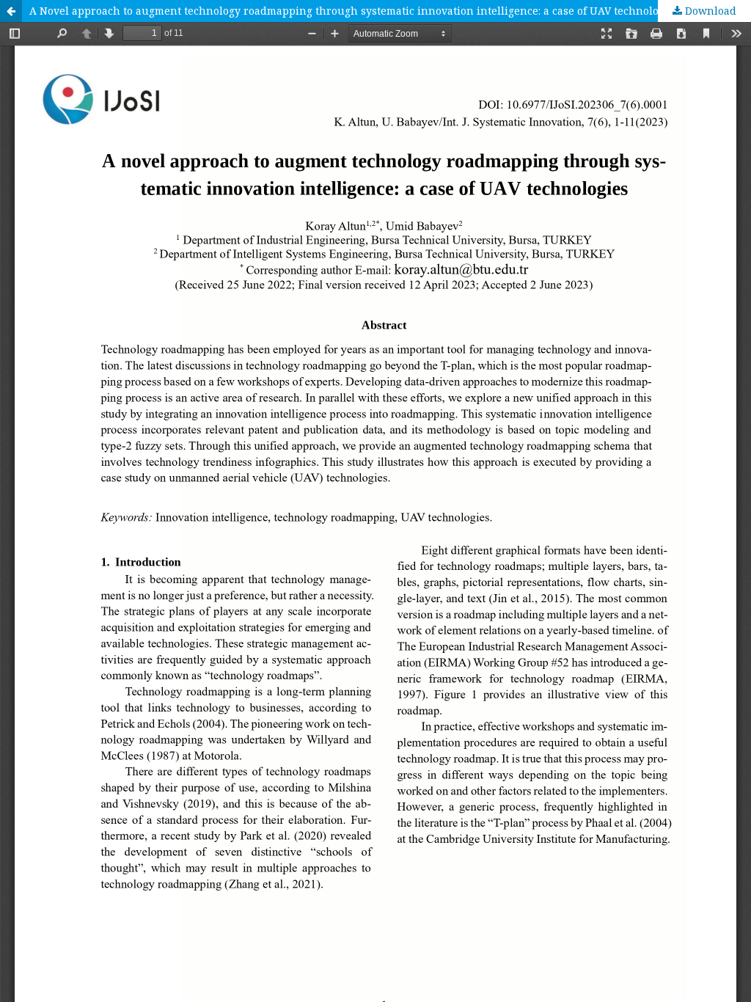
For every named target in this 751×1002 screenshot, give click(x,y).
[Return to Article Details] (11, 11)
